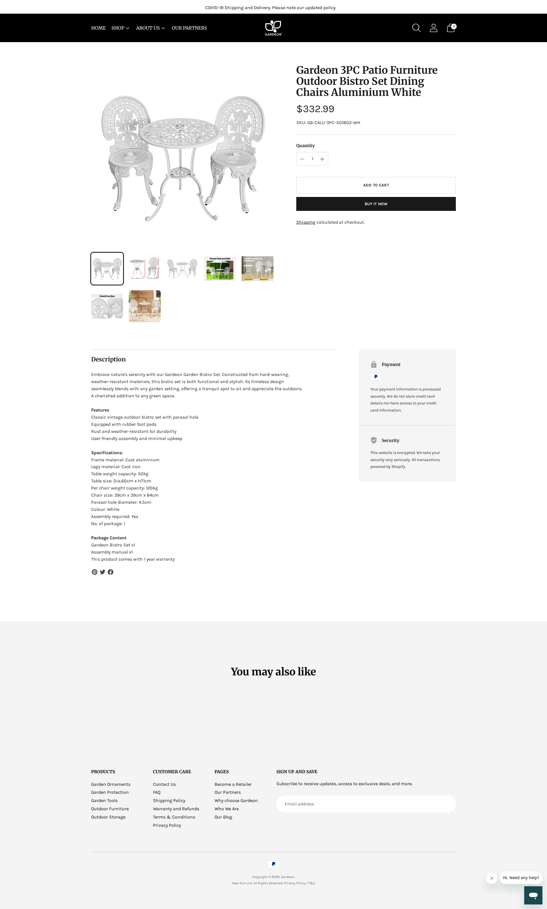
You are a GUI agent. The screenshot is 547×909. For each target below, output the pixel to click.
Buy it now (376, 203)
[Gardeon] (273, 27)
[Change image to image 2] (145, 269)
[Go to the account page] (434, 28)
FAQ (156, 792)
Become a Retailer (233, 784)
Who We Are (227, 808)
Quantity (305, 145)
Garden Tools (104, 800)
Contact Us (164, 784)
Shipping (305, 222)
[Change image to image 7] (145, 306)
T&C (311, 883)
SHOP (117, 28)
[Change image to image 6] (107, 306)
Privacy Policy (167, 825)
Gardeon (287, 877)
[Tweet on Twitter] (102, 572)
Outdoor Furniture (110, 808)
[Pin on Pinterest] (94, 572)
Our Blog (223, 817)
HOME (98, 28)
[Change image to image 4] (220, 269)
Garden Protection (110, 792)
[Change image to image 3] (182, 269)
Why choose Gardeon (236, 800)
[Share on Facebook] (110, 572)
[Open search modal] (416, 28)
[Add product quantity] (302, 159)
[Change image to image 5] (258, 269)
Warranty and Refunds (176, 808)
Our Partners (228, 792)
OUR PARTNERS (189, 28)
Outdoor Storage (108, 817)
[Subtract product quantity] (322, 159)
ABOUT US (148, 28)
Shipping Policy (169, 800)
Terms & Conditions (174, 817)
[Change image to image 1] (107, 269)
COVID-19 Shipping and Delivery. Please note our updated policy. (270, 7)
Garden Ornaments (110, 784)
